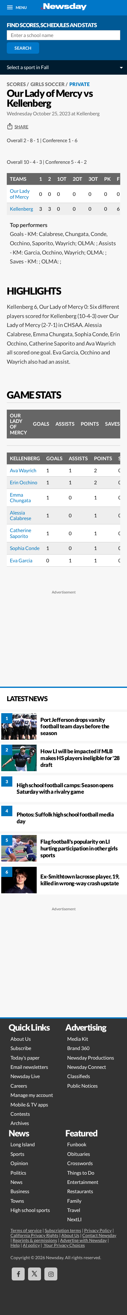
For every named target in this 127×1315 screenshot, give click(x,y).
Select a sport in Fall (28, 67)
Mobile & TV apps (29, 1104)
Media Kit (77, 1039)
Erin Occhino (23, 482)
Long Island (22, 1144)
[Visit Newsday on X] (34, 1273)
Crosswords (80, 1163)
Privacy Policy (98, 1230)
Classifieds (78, 1076)
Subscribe (20, 1048)
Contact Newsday (99, 1235)
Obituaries (78, 1154)
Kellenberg (21, 209)
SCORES (16, 84)
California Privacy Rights (34, 1235)
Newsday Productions (90, 1058)
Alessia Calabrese (20, 515)
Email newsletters (29, 1067)
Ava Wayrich (23, 470)
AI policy (31, 1245)
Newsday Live (25, 1076)
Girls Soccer (48, 84)
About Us (20, 1039)
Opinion (19, 1163)
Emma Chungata (20, 497)
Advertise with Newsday (83, 1240)
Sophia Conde (24, 548)
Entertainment (82, 1182)
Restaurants (80, 1191)
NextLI (74, 1219)
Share (21, 126)
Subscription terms (63, 1230)
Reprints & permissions (35, 1240)
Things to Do (80, 1173)
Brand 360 (78, 1048)
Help (15, 1245)
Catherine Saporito (20, 533)
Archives (19, 1123)
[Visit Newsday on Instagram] (50, 1273)
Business (19, 1191)
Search (22, 48)
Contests (20, 1114)
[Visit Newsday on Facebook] (18, 1273)
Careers (18, 1086)
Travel (73, 1210)
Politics (18, 1173)
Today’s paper (24, 1058)
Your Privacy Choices (64, 1245)
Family (74, 1201)
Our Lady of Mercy (20, 193)
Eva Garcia (21, 560)
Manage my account (31, 1095)
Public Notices (82, 1086)
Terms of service (26, 1230)
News (16, 1182)
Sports (17, 1154)
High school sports (30, 1210)
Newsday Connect (86, 1067)
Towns (17, 1201)
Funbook (76, 1144)
